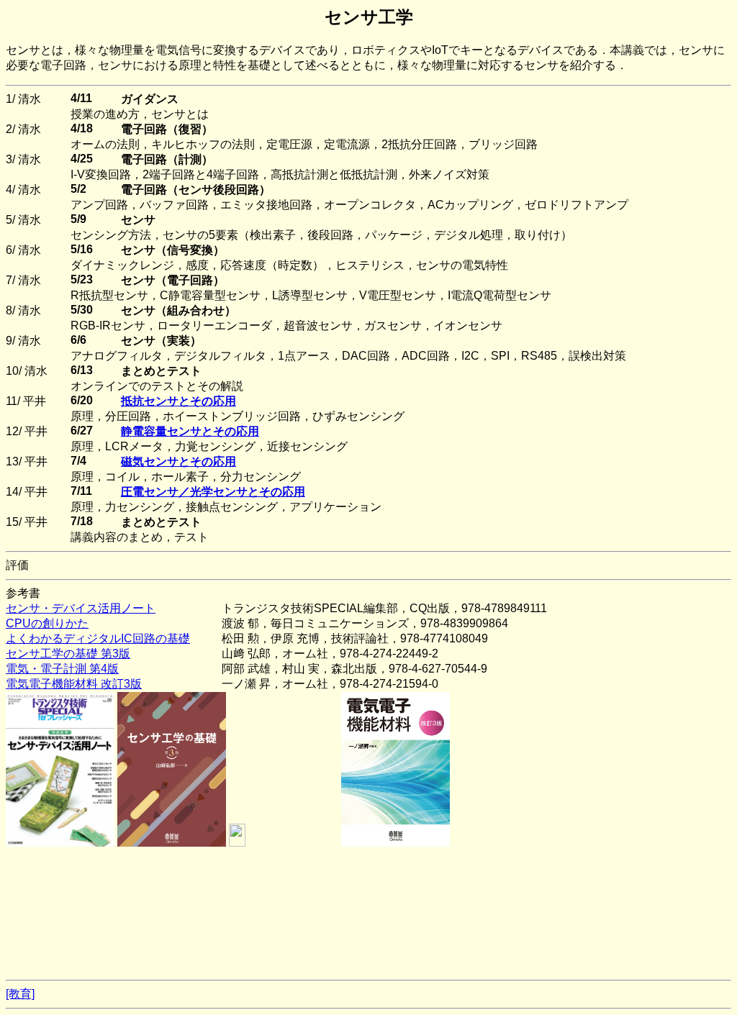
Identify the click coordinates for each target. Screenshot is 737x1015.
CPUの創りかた (47, 623)
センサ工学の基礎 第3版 (68, 653)
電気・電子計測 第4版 (62, 669)
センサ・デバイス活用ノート (80, 608)
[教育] (20, 994)
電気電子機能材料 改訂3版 (74, 684)
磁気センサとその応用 (178, 461)
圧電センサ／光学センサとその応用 (213, 492)
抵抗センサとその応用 (178, 401)
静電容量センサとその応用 (190, 431)
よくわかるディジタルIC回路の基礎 (98, 638)
